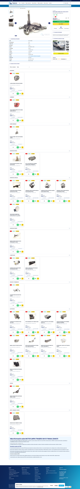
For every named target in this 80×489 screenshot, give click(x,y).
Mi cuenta (47, 469)
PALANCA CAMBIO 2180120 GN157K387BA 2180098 (16, 137)
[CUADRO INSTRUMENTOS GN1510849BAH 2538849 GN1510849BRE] (63, 316)
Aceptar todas (61, 485)
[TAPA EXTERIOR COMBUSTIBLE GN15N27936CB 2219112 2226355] (16, 209)
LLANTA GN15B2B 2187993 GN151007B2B (16, 83)
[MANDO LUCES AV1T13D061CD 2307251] (16, 340)
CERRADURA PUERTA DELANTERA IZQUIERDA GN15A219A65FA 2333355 (47, 191)
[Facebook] (9, 0)
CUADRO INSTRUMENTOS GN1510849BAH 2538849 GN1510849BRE (63, 322)
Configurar (56, 485)
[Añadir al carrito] (22, 93)
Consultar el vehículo (61, 53)
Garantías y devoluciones (25, 472)
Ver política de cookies (40, 486)
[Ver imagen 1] (67, 41)
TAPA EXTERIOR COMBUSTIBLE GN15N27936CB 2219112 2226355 (15, 215)
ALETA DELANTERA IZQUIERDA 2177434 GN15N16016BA (16, 164)
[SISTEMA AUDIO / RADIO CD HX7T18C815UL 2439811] (63, 340)
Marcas (10, 477)
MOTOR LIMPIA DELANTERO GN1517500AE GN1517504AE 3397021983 (32, 346)
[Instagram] (10, 0)
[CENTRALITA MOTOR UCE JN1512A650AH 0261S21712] (48, 316)
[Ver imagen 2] (67, 44)
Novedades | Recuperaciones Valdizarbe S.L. (51, 473)
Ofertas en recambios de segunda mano (50, 471)
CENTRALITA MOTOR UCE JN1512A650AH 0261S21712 (47, 322)
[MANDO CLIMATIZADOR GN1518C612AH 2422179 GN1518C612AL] (32, 263)
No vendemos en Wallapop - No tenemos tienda (13, 474)
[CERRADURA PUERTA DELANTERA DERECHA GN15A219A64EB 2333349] (32, 185)
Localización (36, 472)
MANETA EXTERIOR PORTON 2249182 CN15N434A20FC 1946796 (15, 242)
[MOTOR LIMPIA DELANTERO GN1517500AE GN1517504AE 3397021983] (32, 340)
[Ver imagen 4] (67, 50)
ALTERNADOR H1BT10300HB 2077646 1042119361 (15, 322)
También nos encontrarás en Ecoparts (14, 472)
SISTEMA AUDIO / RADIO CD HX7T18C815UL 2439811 (63, 346)
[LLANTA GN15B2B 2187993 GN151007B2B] (16, 78)
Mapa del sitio (37, 469)
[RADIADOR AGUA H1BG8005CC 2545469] (16, 418)
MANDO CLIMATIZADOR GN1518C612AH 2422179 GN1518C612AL (32, 268)
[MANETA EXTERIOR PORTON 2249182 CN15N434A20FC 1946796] (16, 236)
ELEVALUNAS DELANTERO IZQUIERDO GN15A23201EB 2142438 (15, 191)
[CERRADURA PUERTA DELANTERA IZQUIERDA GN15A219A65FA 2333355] (48, 185)
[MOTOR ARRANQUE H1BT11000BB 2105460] (32, 316)
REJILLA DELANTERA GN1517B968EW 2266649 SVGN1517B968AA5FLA (31, 164)
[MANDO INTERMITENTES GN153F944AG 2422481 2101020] (16, 391)
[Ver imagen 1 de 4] (11, 12)
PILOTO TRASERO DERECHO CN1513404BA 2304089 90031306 (16, 110)
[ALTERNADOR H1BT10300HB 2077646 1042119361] (16, 316)
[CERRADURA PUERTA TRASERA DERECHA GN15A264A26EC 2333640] (63, 185)
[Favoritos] (68, 18)
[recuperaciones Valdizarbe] (13, 3)
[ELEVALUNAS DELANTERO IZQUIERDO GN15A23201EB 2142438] (16, 185)
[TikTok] (11, 0)
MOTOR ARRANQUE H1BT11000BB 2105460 (32, 321)
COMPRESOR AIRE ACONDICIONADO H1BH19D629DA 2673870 (15, 268)
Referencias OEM (11, 478)
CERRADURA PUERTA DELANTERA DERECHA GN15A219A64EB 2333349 (32, 191)
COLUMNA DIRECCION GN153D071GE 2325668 (15, 295)
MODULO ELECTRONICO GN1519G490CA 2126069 (16, 370)
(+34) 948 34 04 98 (61, 473)
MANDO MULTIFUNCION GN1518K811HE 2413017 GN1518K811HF (47, 346)
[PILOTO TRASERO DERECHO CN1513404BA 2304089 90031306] (16, 105)
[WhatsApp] (18, 93)
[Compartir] (66, 18)
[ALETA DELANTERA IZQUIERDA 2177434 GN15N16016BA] (16, 158)
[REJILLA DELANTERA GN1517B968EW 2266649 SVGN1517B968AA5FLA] (32, 158)
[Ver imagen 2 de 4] (11, 16)
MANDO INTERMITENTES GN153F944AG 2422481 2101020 (16, 397)
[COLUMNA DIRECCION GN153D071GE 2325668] (16, 290)
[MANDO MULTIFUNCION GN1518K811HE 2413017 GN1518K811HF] (48, 340)
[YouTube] (12, 0)
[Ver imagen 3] (67, 47)
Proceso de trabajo (37, 476)
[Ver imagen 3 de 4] (11, 20)
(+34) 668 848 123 (61, 474)
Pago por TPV (37, 475)
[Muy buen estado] (56, 15)
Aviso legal (36, 479)
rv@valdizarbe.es (61, 475)
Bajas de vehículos (24, 469)
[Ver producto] (13, 93)
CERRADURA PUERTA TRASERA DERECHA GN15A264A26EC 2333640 (63, 191)
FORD (68, 51)
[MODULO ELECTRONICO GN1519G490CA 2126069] (16, 364)
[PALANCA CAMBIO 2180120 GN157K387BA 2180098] (16, 131)
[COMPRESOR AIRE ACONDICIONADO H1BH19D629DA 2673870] (16, 263)
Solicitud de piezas (11, 469)
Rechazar (51, 485)
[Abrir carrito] (70, 3)
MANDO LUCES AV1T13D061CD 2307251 (16, 345)
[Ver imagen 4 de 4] (11, 25)
